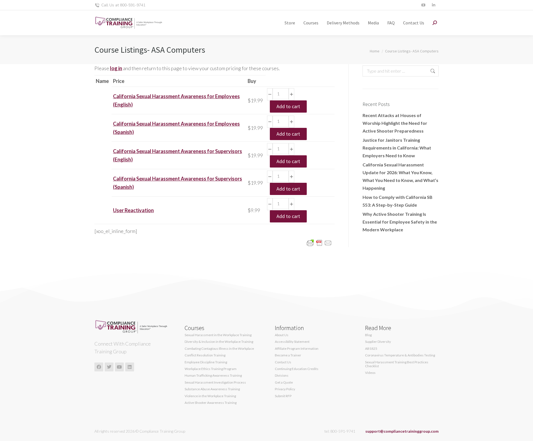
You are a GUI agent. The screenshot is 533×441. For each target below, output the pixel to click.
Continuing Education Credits (296, 369)
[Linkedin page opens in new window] (433, 5)
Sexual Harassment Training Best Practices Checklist (396, 364)
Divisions (281, 375)
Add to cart (288, 106)
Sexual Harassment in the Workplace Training (218, 335)
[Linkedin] (129, 367)
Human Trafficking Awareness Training (213, 375)
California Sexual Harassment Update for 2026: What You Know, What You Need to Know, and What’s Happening (400, 176)
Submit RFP (283, 396)
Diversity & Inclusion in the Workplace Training (219, 342)
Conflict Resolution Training (205, 355)
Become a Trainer (288, 355)
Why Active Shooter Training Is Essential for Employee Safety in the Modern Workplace (400, 221)
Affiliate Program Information (296, 349)
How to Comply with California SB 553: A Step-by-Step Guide (398, 200)
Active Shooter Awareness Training (211, 403)
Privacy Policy (285, 389)
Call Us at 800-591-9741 (123, 5)
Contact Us (283, 362)
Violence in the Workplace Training (210, 396)
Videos (370, 373)
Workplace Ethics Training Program (211, 369)
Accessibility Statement (292, 342)
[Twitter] (109, 367)
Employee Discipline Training (206, 362)
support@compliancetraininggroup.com (402, 431)
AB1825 (371, 349)
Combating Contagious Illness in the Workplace (219, 349)
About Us (281, 335)
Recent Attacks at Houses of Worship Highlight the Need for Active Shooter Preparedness (395, 123)
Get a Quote (284, 382)
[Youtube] (119, 367)
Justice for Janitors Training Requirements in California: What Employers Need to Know (397, 147)
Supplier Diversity (378, 342)
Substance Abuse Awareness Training (212, 389)
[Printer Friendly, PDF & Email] (319, 242)
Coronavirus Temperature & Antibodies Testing (400, 355)
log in (116, 68)
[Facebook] (98, 367)
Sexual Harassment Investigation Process (215, 382)
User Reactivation (133, 210)
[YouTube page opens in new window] (423, 5)
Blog (368, 335)
